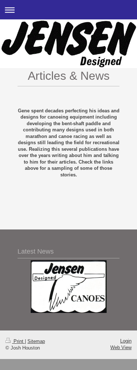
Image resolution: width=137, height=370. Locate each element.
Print (18, 341)
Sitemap (36, 341)
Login (126, 341)
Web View (121, 347)
